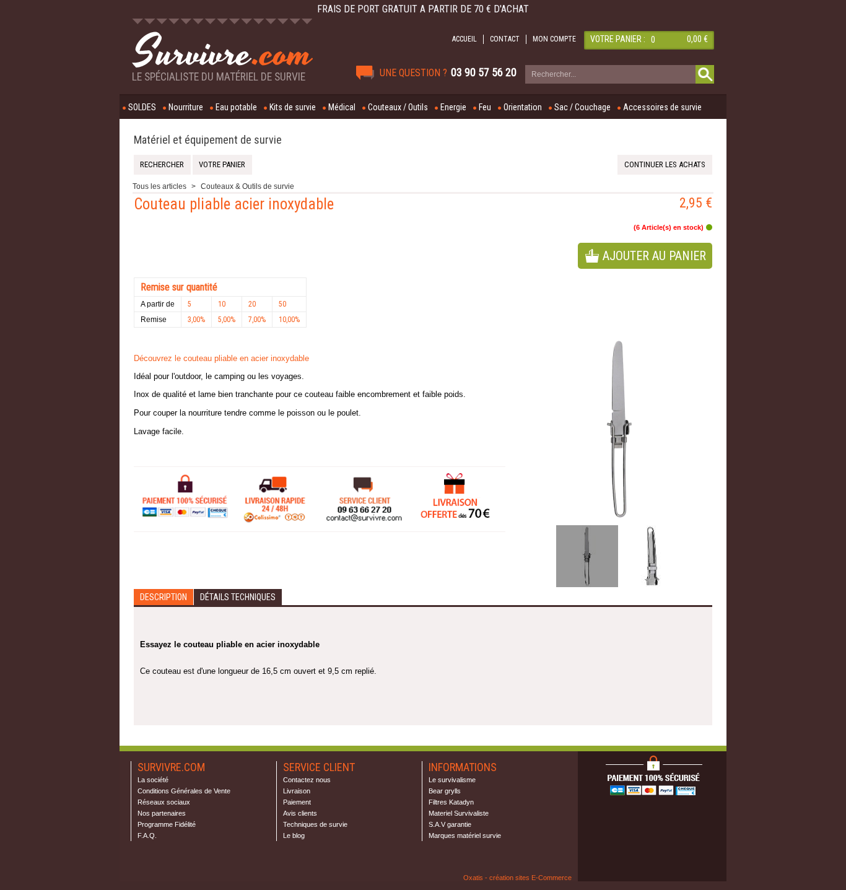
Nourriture (185, 107)
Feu (485, 107)
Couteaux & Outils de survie (247, 186)
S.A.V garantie (450, 824)
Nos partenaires (161, 813)
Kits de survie (292, 107)
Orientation (523, 107)
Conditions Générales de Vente (183, 791)
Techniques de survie (315, 824)
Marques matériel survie (465, 835)
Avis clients (300, 813)
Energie (453, 107)
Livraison (296, 791)
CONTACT (505, 39)
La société (152, 779)
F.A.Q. (147, 835)
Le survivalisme (452, 779)
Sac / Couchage (582, 107)
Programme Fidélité (166, 824)
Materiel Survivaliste (459, 813)
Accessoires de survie (662, 107)
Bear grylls (445, 791)
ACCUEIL (464, 39)
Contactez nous (307, 779)
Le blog (294, 835)
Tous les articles (159, 186)
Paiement (297, 802)
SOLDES (142, 107)
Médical (341, 107)
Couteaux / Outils (398, 107)
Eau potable (236, 107)
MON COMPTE (554, 39)
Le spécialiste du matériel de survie (218, 77)
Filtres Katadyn (451, 802)
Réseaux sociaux (163, 802)
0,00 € (697, 39)
